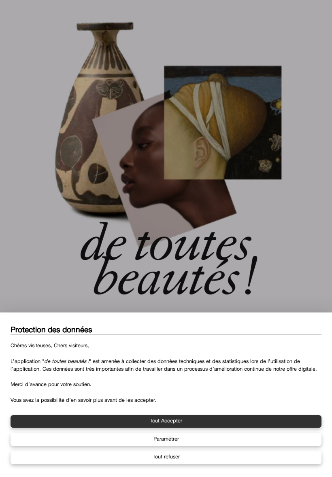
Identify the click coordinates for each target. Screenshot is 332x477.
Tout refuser (166, 457)
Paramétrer (166, 439)
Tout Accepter (166, 421)
